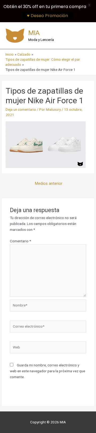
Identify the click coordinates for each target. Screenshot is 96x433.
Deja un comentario (21, 109)
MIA (34, 33)
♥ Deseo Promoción (47, 16)
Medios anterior (48, 183)
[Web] (48, 348)
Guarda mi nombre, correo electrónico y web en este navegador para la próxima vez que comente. (47, 371)
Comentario (20, 241)
